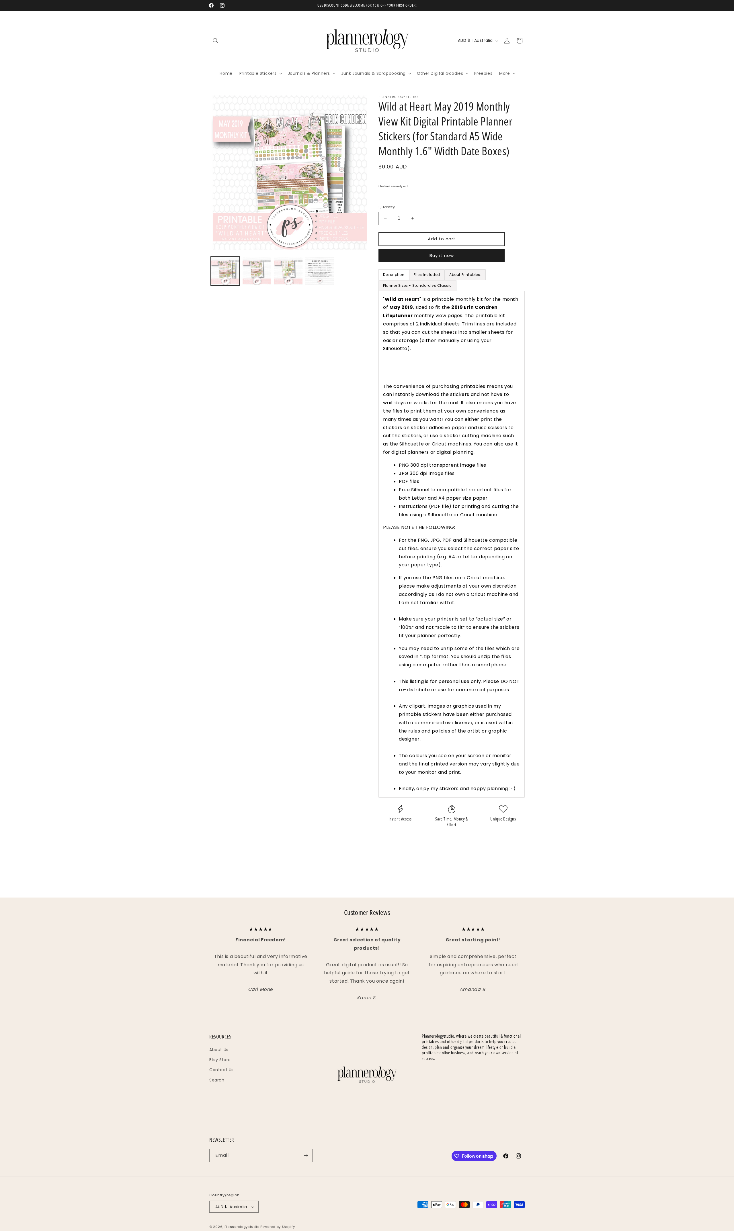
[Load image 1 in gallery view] (225, 271)
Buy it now (442, 255)
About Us (219, 1050)
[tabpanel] (451, 544)
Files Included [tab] (427, 274)
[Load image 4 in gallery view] (319, 271)
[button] (215, 40)
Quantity (386, 207)
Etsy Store (220, 1060)
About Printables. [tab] (465, 274)
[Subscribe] (306, 1155)
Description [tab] (394, 274)
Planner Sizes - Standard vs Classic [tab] (417, 285)
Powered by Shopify (277, 1227)
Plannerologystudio (242, 1227)
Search (217, 1080)
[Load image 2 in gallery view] (256, 271)
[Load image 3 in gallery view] (288, 271)
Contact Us (221, 1070)
